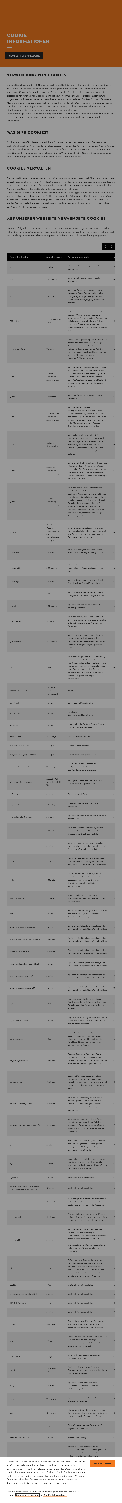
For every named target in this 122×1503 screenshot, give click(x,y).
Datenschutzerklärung (27, 1495)
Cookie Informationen (55, 1495)
